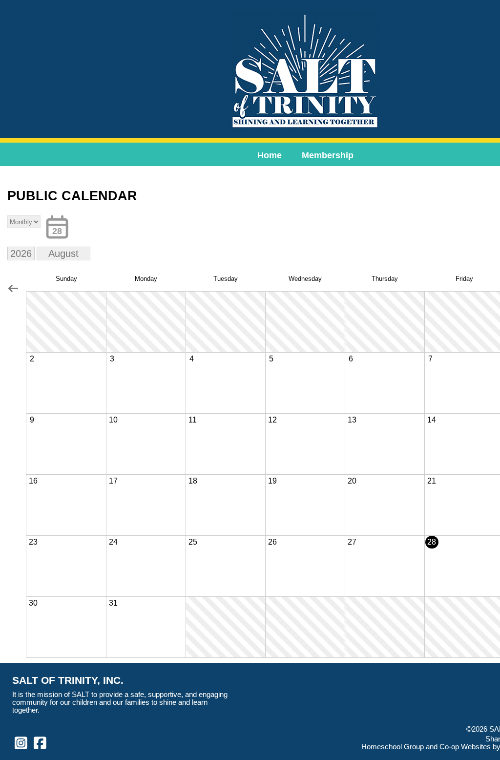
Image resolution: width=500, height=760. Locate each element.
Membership (328, 155)
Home (269, 155)
